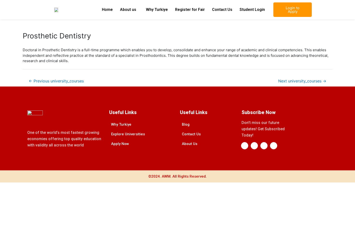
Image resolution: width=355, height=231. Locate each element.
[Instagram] (264, 145)
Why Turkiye (157, 9)
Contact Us (222, 9)
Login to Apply (292, 10)
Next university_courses (302, 81)
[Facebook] (244, 145)
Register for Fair (190, 9)
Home (107, 9)
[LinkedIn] (254, 145)
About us (128, 9)
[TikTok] (273, 145)
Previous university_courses (56, 81)
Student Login (252, 9)
